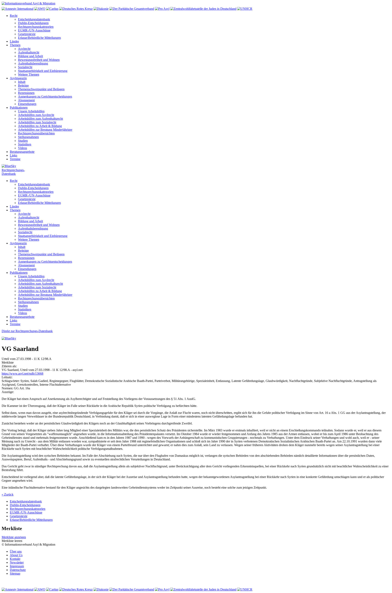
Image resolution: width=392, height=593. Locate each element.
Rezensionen (26, 93)
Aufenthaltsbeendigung (33, 63)
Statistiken (24, 144)
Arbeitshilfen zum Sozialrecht (37, 122)
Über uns (16, 551)
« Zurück (7, 494)
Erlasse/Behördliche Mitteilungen (39, 37)
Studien (23, 140)
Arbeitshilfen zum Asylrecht (36, 115)
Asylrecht (24, 48)
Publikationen (19, 107)
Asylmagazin (18, 78)
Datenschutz (18, 570)
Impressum (17, 566)
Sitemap (15, 573)
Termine (15, 159)
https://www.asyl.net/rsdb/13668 (22, 373)
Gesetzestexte (27, 34)
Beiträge (23, 85)
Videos (22, 148)
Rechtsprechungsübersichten (36, 133)
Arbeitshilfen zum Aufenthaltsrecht (40, 118)
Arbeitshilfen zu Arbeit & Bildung (40, 126)
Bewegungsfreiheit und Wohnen (39, 59)
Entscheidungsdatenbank (34, 19)
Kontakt (15, 559)
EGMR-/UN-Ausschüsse (34, 30)
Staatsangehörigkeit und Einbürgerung (42, 71)
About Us (16, 555)
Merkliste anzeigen (14, 537)
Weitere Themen (28, 74)
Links (13, 155)
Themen (15, 45)
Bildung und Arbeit (30, 56)
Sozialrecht (25, 67)
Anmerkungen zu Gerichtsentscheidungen (45, 96)
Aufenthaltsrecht (28, 52)
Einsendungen (27, 104)
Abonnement (26, 100)
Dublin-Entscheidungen (33, 23)
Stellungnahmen (28, 137)
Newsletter (17, 562)
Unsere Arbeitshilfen (31, 111)
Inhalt (21, 82)
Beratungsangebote (22, 151)
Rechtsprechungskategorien (35, 26)
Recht (13, 15)
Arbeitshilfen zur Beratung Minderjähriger (45, 129)
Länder (14, 41)
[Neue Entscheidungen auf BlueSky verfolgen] (196, 166)
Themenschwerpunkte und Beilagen (41, 89)
